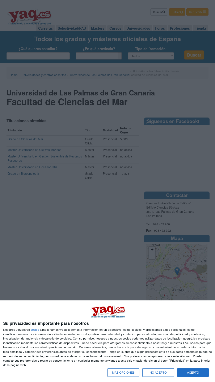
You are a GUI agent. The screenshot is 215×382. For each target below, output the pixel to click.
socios (35, 329)
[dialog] (107, 341)
